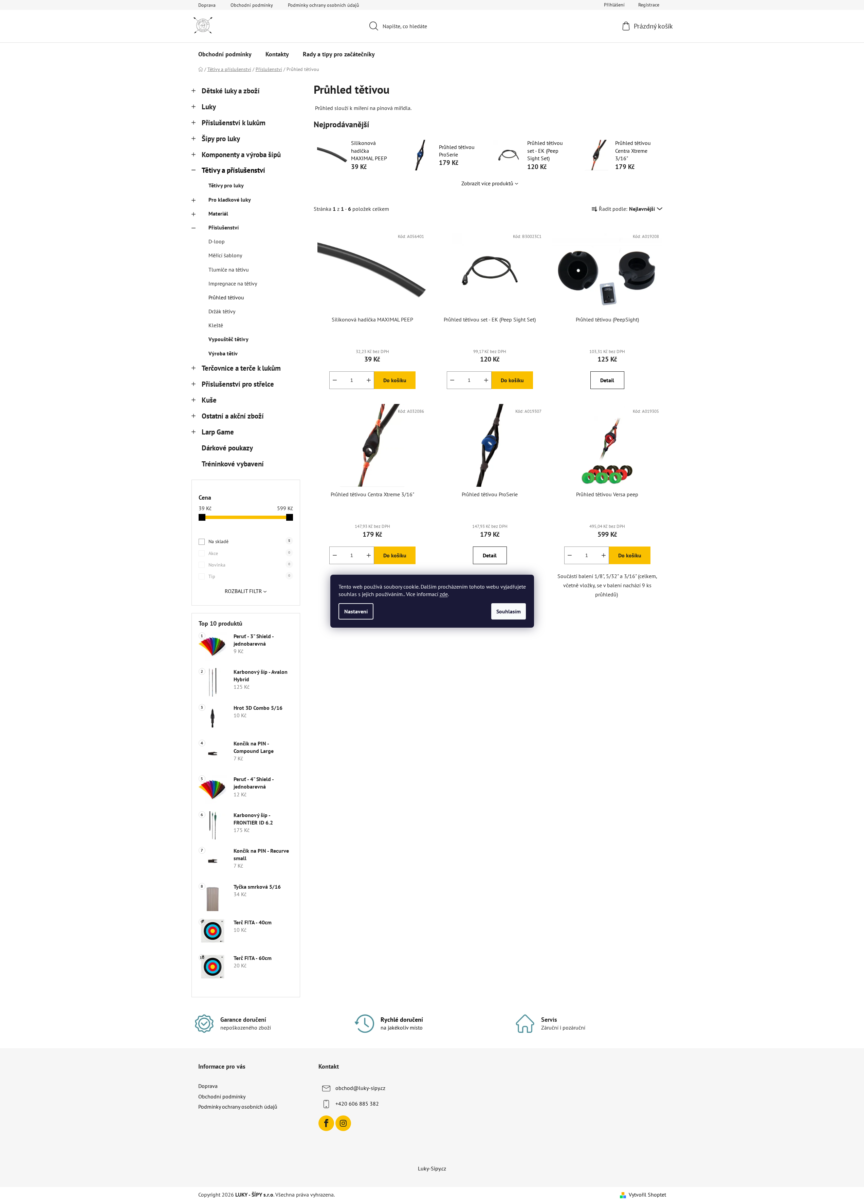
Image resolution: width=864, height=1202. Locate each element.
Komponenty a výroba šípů (241, 154)
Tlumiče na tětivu (228, 269)
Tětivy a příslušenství (233, 170)
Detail (607, 380)
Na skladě (249, 541)
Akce (249, 553)
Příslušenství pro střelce (238, 384)
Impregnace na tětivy (232, 283)
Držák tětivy (221, 311)
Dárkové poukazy (227, 447)
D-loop (216, 241)
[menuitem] (224, 54)
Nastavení (356, 611)
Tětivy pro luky (226, 185)
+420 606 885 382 (357, 1103)
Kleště (215, 325)
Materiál (218, 213)
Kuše (209, 400)
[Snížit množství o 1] (335, 380)
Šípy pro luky (221, 138)
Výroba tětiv (223, 353)
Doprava (207, 5)
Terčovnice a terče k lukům (241, 368)
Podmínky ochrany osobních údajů (323, 5)
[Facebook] (326, 1123)
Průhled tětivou (226, 297)
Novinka (249, 565)
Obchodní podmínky (252, 5)
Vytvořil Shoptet (647, 1194)
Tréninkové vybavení (233, 463)
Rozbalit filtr (243, 591)
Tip (249, 576)
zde (444, 594)
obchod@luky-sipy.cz (360, 1088)
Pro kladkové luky (229, 199)
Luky (209, 106)
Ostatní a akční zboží (233, 416)
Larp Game (218, 432)
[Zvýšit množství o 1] (369, 380)
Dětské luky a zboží (231, 90)
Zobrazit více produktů (487, 183)
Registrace (648, 5)
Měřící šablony (225, 255)
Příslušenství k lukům (233, 122)
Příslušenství (223, 227)
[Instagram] (343, 1123)
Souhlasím (508, 611)
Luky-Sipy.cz (432, 1168)
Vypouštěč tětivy (228, 339)
